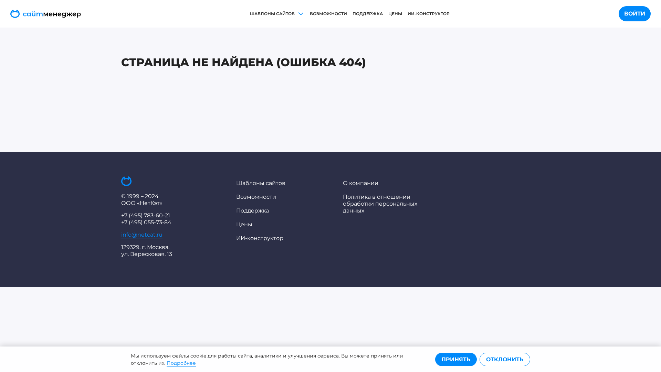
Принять (456, 359)
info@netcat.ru (141, 234)
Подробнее (181, 363)
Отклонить (505, 359)
